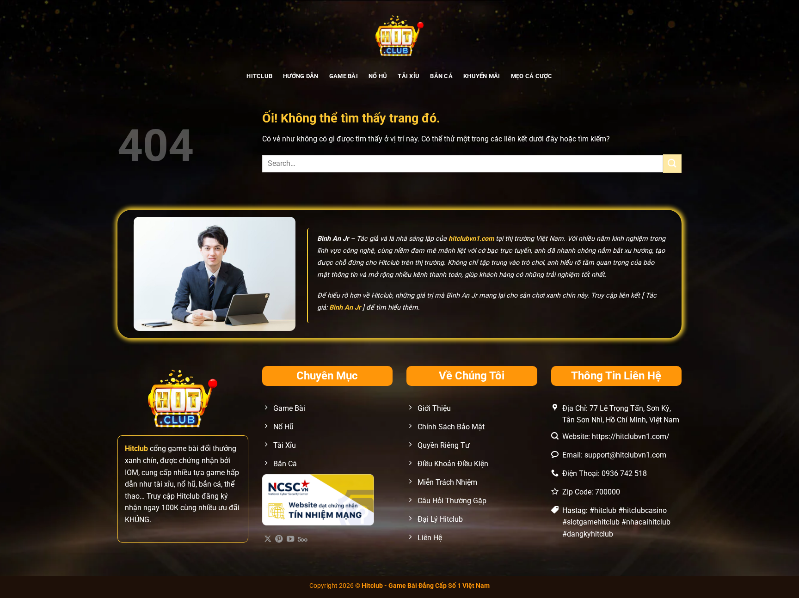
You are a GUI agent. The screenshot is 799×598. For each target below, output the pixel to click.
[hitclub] (399, 34)
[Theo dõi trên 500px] (302, 539)
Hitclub (259, 76)
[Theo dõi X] (267, 539)
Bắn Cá (441, 76)
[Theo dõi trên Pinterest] (279, 539)
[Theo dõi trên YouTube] (290, 539)
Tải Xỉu (408, 76)
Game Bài (343, 76)
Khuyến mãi (481, 76)
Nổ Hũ (378, 76)
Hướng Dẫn (300, 76)
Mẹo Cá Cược (532, 76)
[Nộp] (672, 163)
